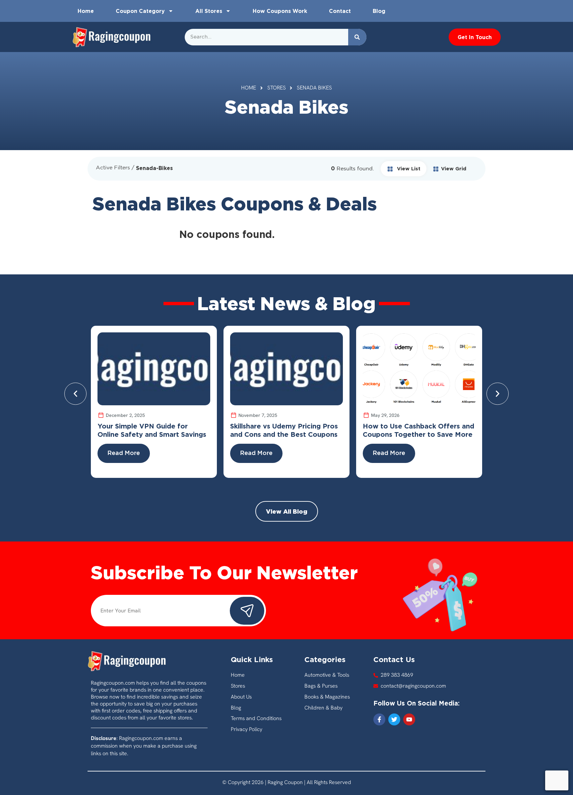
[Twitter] (394, 719)
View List (407, 168)
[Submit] (247, 611)
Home (86, 11)
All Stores (208, 11)
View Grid (453, 168)
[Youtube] (409, 719)
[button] (75, 393)
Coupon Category (140, 11)
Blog (379, 11)
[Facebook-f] (379, 719)
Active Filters (113, 167)
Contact (340, 11)
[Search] (357, 37)
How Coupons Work (280, 11)
